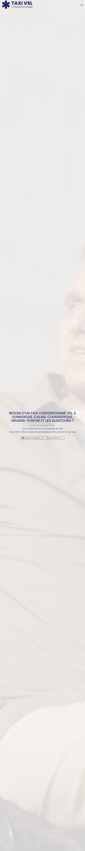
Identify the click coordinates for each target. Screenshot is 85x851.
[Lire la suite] (42, 846)
